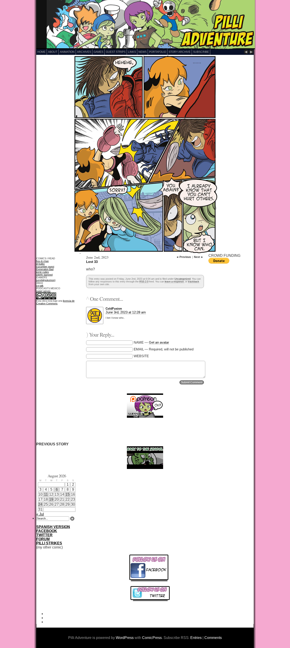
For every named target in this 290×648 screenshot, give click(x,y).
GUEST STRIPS (116, 51)
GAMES (98, 51)
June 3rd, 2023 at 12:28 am (126, 312)
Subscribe (201, 51)
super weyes (43, 291)
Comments (213, 638)
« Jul (40, 514)
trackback (193, 281)
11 (46, 494)
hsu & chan (42, 261)
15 (67, 494)
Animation (67, 51)
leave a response (174, 281)
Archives (84, 51)
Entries (196, 638)
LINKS (132, 51)
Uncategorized (182, 278)
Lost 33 (92, 262)
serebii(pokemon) (46, 280)
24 (40, 504)
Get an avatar (159, 342)
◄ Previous (183, 257)
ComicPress (152, 638)
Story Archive (180, 51)
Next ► (198, 257)
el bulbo (40, 263)
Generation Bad (44, 269)
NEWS (142, 51)
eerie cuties (42, 272)
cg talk (40, 285)
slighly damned (44, 274)
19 (51, 499)
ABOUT (52, 51)
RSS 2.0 (143, 281)
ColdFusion (114, 308)
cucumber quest (45, 266)
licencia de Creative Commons (55, 302)
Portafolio (157, 51)
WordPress (125, 638)
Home (41, 51)
